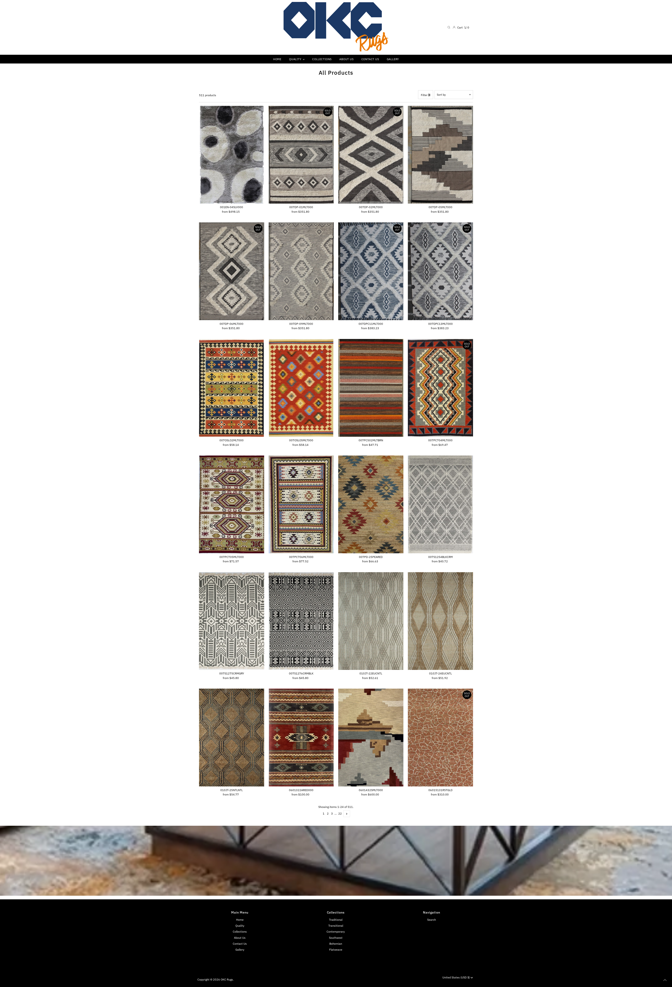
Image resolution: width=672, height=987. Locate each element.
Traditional (335, 919)
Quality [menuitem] (295, 59)
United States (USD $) (456, 977)
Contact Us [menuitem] (370, 59)
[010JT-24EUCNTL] (440, 621)
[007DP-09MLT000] (301, 271)
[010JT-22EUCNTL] (370, 621)
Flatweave (335, 949)
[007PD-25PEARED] (370, 504)
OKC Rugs (227, 979)
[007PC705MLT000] (231, 504)
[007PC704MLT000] (440, 388)
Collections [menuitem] (322, 59)
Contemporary (336, 931)
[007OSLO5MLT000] (301, 388)
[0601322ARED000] (301, 737)
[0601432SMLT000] (370, 737)
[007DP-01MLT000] (301, 155)
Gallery (239, 949)
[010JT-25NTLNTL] (231, 737)
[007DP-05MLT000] (440, 155)
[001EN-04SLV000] (231, 155)
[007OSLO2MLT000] (231, 388)
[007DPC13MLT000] (440, 271)
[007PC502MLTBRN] (370, 388)
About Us (240, 937)
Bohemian (335, 943)
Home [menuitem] (277, 59)
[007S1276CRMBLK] (301, 621)
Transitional (335, 925)
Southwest (335, 937)
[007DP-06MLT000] (231, 271)
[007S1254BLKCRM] (440, 504)
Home (240, 919)
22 (340, 813)
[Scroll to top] (665, 980)
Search (431, 919)
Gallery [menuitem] (393, 59)
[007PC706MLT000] (301, 504)
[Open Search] (449, 27)
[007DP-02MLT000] (370, 155)
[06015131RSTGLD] (440, 737)
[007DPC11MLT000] (370, 271)
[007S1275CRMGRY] (231, 621)
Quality (239, 925)
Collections (240, 931)
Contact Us (240, 943)
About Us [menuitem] (346, 59)
